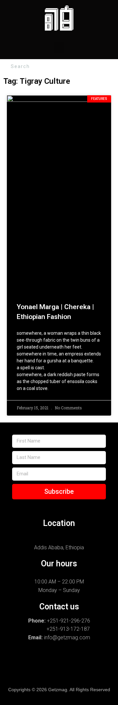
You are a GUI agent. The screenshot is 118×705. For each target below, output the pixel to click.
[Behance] (59, 660)
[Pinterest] (49, 674)
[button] (59, 47)
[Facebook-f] (39, 660)
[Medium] (69, 674)
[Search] (112, 66)
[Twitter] (100, 660)
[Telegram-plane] (79, 660)
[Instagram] (18, 660)
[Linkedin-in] (28, 674)
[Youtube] (89, 674)
